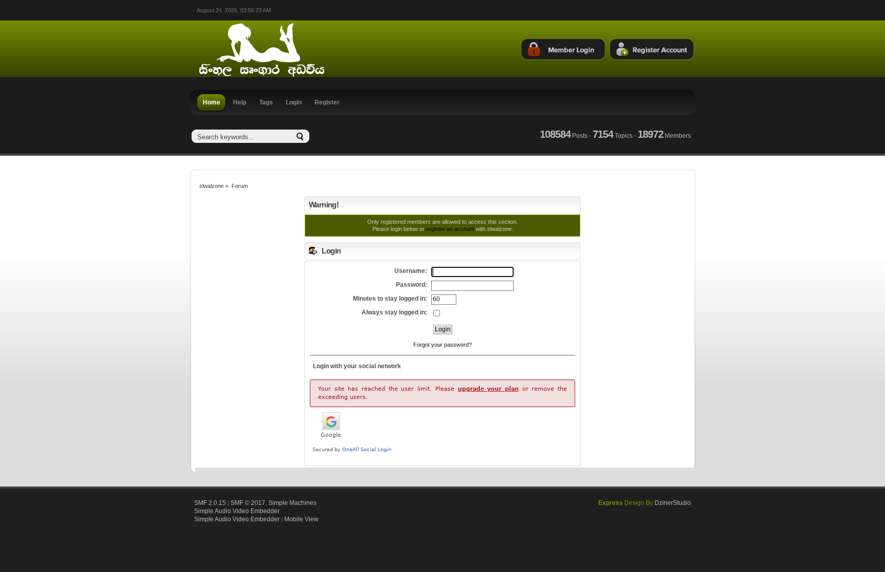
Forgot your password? (442, 345)
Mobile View (301, 519)
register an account (450, 229)
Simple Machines (292, 502)
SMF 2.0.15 (210, 502)
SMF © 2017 (247, 502)
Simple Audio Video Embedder (237, 511)
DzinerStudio (673, 502)
